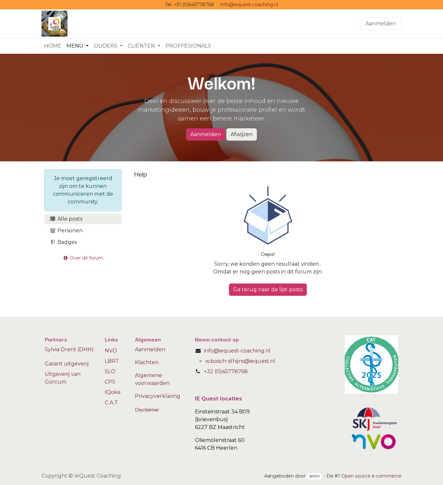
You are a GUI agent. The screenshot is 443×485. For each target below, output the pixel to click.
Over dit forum (85, 258)
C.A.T (111, 402)
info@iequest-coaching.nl (249, 4)
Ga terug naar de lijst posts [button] (268, 289)
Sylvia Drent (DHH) (69, 349)
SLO (110, 371)
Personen (69, 230)
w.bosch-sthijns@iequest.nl (240, 361)
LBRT (112, 361)
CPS (110, 382)
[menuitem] (53, 46)
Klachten (147, 362)
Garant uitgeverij (67, 364)
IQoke (113, 392)
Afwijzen (242, 134)
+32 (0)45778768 (226, 371)
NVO (111, 351)
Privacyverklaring (157, 396)
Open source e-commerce (371, 476)
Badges (66, 242)
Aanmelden (380, 23)
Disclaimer (147, 409)
